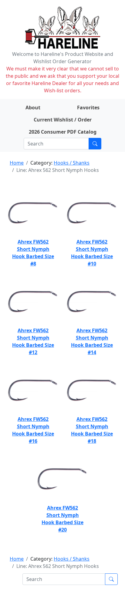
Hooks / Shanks (72, 162)
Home (17, 162)
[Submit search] (95, 143)
